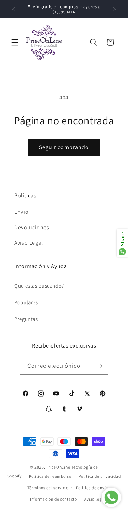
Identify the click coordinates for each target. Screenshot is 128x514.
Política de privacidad (100, 476)
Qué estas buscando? (39, 285)
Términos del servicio (48, 487)
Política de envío (92, 487)
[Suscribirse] (100, 365)
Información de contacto (53, 499)
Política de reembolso (50, 476)
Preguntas (26, 319)
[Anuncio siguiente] (114, 9)
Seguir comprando (64, 147)
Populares (26, 302)
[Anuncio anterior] (13, 9)
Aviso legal (94, 499)
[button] (15, 42)
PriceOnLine (58, 467)
